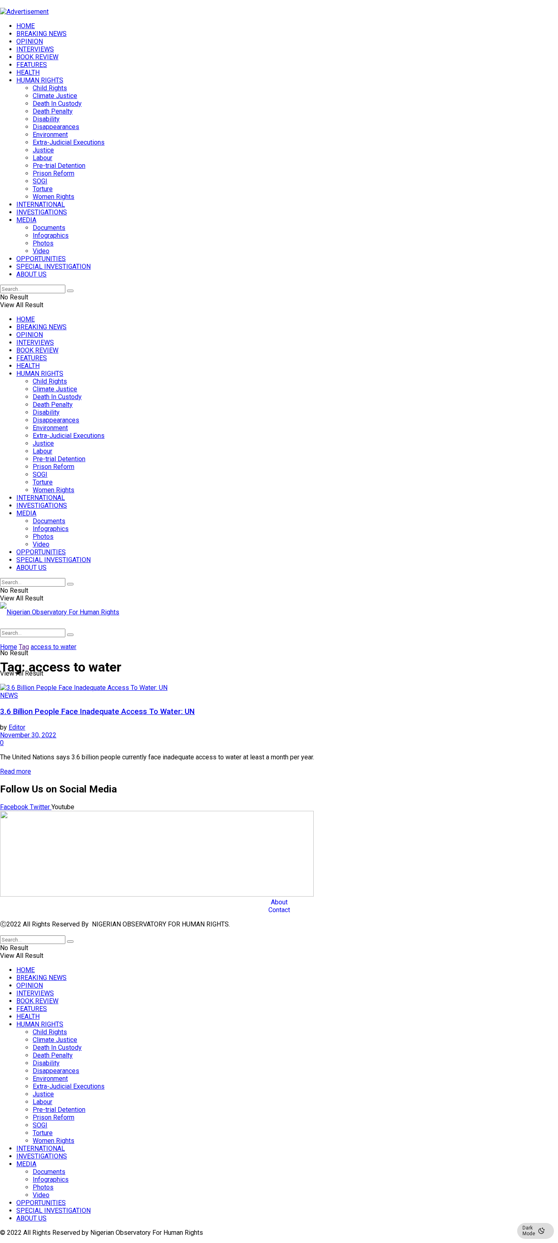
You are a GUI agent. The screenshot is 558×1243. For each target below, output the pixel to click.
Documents (49, 228)
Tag (24, 647)
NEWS (9, 695)
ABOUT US (31, 274)
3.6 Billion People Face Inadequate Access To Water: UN (97, 711)
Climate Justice (55, 96)
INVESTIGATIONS (41, 212)
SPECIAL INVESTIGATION (53, 266)
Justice (43, 150)
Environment (50, 134)
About (279, 902)
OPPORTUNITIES (41, 259)
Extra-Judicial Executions (69, 142)
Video (41, 251)
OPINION (29, 41)
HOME (25, 26)
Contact (279, 910)
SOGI (40, 181)
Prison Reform (53, 173)
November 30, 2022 (28, 735)
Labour (42, 158)
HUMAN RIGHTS (39, 80)
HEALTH (28, 72)
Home (8, 647)
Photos (43, 243)
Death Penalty (53, 111)
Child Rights (50, 88)
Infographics (51, 235)
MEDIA (26, 220)
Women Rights (53, 197)
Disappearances (56, 127)
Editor (17, 727)
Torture (43, 189)
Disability (46, 119)
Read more (15, 771)
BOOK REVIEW (37, 57)
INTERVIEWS (35, 49)
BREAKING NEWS (41, 34)
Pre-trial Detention (59, 166)
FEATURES (31, 65)
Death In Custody (57, 103)
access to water (53, 647)
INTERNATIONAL (40, 204)
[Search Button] (70, 291)
